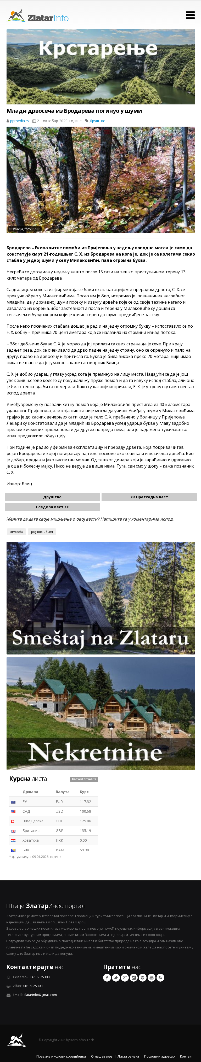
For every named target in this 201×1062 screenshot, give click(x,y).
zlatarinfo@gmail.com (40, 995)
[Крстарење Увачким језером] (101, 76)
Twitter (116, 978)
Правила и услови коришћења (61, 1056)
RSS (160, 978)
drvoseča (16, 532)
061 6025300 (39, 977)
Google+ (125, 978)
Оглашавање (101, 1056)
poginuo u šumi (42, 532)
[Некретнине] (101, 713)
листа (28, 778)
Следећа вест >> (52, 506)
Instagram (134, 978)
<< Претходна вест (149, 496)
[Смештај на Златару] (101, 597)
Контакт (186, 1056)
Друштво (97, 120)
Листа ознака (128, 1056)
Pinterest (143, 978)
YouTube (151, 978)
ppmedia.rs (20, 120)
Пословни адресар (159, 1056)
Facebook (107, 978)
